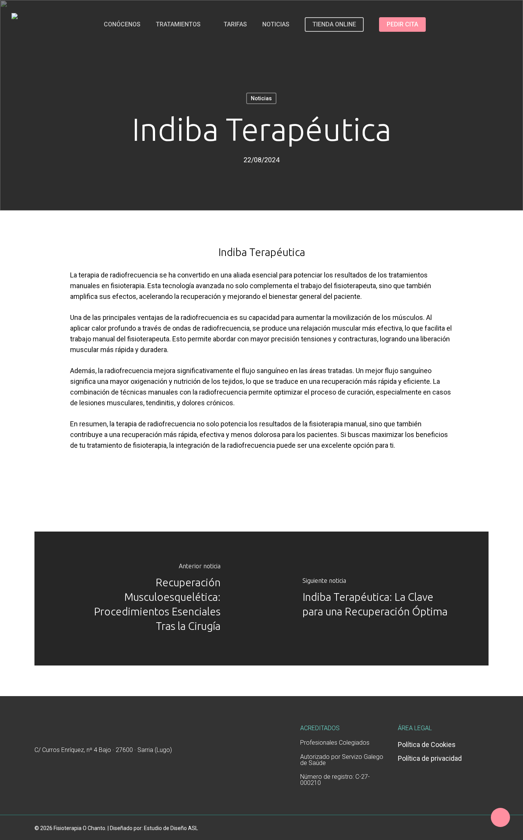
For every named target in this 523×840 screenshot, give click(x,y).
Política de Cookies (427, 745)
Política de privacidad (430, 758)
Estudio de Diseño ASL (171, 828)
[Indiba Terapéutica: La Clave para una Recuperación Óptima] (375, 598)
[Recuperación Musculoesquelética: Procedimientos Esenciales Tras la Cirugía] (148, 598)
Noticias (261, 98)
